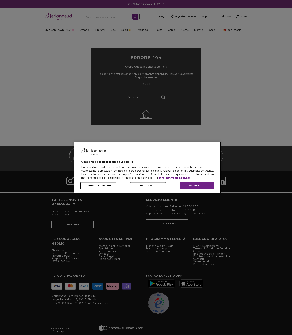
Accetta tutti (197, 185)
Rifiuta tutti (148, 185)
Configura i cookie (98, 185)
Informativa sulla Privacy (174, 178)
